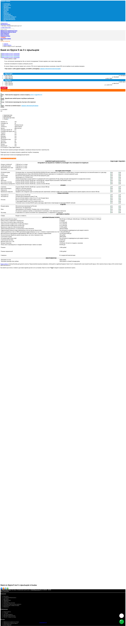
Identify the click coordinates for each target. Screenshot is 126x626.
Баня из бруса (4, 264)
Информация (7, 14)
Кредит (5, 11)
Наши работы (7, 5)
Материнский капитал (9, 19)
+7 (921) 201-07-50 (5, 27)
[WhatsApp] (7, 588)
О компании (7, 3)
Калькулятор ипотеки (9, 18)
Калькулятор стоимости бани (11, 605)
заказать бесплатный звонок (29, 105)
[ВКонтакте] (1, 588)
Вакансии (6, 12)
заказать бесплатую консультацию (50, 68)
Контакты (6, 6)
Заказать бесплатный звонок (8, 158)
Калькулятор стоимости (10, 16)
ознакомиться (43, 622)
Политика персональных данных (12, 604)
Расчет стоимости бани (10, 617)
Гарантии (6, 10)
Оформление (7, 7)
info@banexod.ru (5, 24)
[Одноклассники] (3, 588)
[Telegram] (5, 588)
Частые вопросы (8, 15)
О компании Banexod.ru (10, 597)
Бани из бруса (7, 45)
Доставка (6, 9)
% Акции (6, 613)
